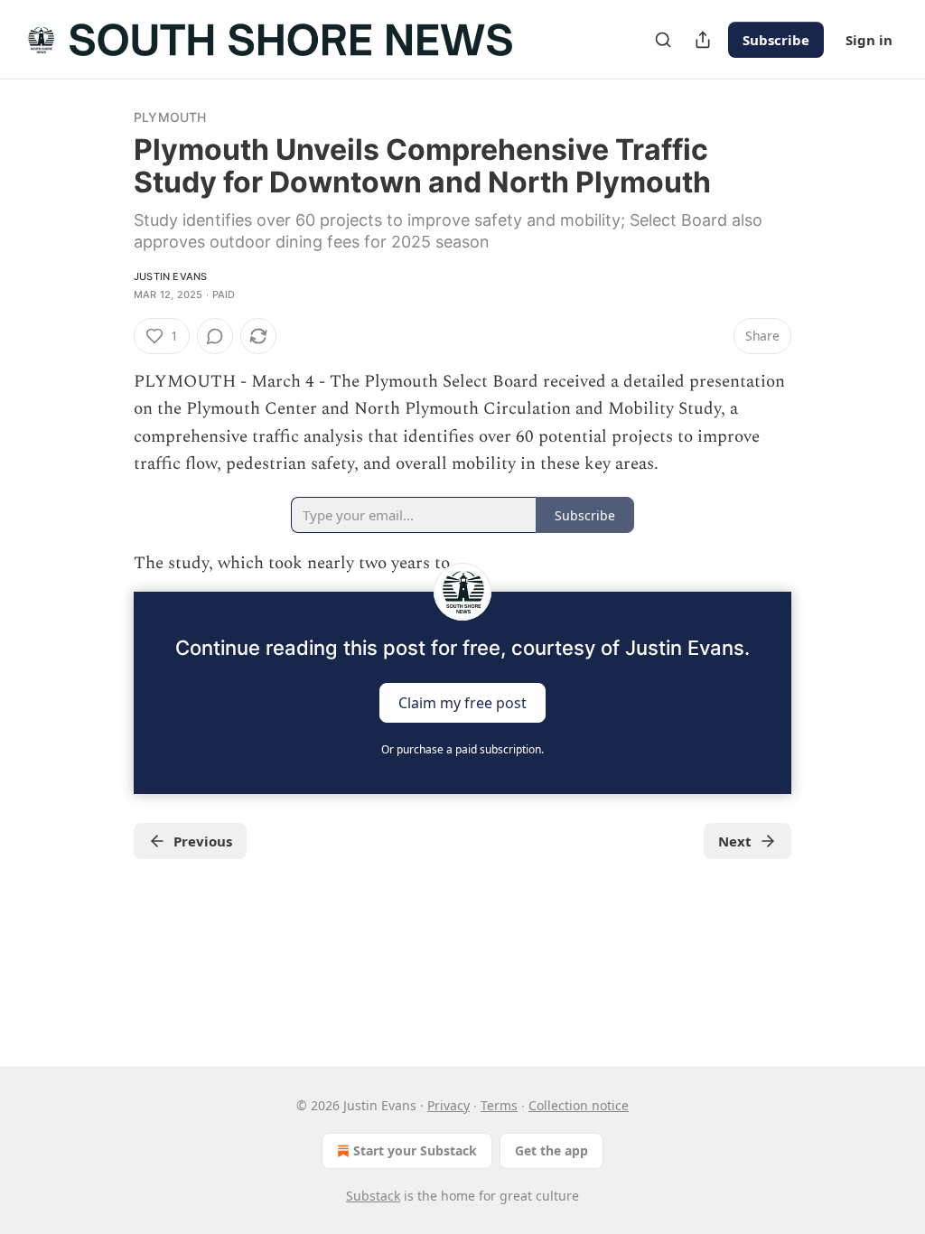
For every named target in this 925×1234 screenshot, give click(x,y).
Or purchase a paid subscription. (462, 749)
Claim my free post (462, 703)
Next (735, 841)
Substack (373, 1195)
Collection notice (578, 1105)
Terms (499, 1105)
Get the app (551, 1150)
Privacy (448, 1105)
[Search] (663, 40)
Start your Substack (415, 1150)
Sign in (869, 40)
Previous (202, 841)
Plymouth (170, 117)
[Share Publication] (703, 40)
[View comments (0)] (215, 336)
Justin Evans (170, 276)
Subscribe (776, 40)
